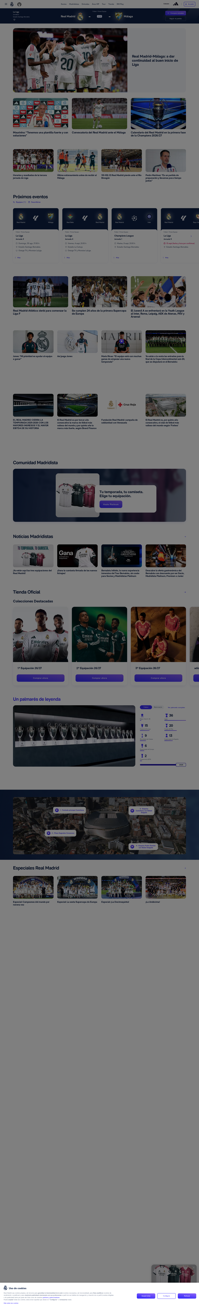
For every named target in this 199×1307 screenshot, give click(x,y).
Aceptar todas (146, 1296)
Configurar (166, 1296)
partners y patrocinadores (51, 1297)
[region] (99, 1295)
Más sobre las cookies (11, 1303)
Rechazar (187, 1296)
